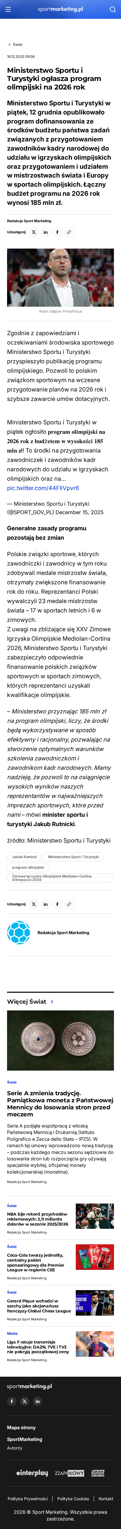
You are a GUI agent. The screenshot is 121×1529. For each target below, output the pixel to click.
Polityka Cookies (73, 1498)
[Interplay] (32, 1473)
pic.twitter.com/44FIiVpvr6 (43, 488)
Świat (17, 44)
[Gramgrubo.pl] (97, 1473)
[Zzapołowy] (70, 1473)
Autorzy (14, 1447)
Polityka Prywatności (28, 1498)
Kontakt (106, 1498)
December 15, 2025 (80, 512)
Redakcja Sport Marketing (29, 221)
